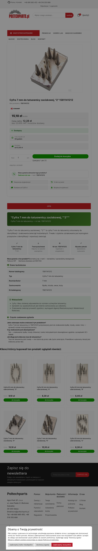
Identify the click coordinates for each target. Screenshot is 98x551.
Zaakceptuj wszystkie (62, 545)
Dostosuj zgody (42, 545)
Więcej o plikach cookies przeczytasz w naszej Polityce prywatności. (33, 540)
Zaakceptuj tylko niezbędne (21, 545)
